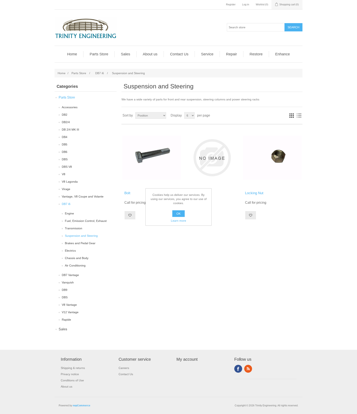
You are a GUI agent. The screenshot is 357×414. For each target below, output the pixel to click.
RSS (248, 369)
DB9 (64, 289)
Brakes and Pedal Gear (80, 243)
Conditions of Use (72, 380)
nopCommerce (81, 405)
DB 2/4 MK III (70, 129)
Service (207, 54)
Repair (231, 54)
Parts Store (99, 54)
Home (72, 54)
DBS (65, 159)
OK (178, 213)
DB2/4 (66, 122)
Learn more (178, 220)
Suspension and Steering (81, 235)
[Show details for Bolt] (151, 157)
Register (231, 4)
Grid (291, 115)
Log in (245, 4)
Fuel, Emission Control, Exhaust (86, 220)
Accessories (69, 107)
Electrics (70, 250)
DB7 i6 (66, 204)
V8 (63, 174)
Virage (66, 189)
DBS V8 (67, 166)
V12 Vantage (70, 312)
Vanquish (68, 282)
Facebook (238, 369)
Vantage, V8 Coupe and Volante (83, 196)
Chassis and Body (76, 258)
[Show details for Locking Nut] (272, 157)
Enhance (282, 54)
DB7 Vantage (70, 275)
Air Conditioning (75, 265)
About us (150, 54)
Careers (124, 368)
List (298, 115)
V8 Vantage (69, 304)
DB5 (64, 144)
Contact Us (179, 54)
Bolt (188, 193)
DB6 (64, 151)
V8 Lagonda (70, 181)
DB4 (64, 137)
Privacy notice (70, 374)
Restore (256, 54)
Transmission (73, 228)
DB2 (64, 114)
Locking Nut (254, 193)
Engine (69, 213)
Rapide (66, 319)
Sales (125, 54)
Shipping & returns (73, 368)
